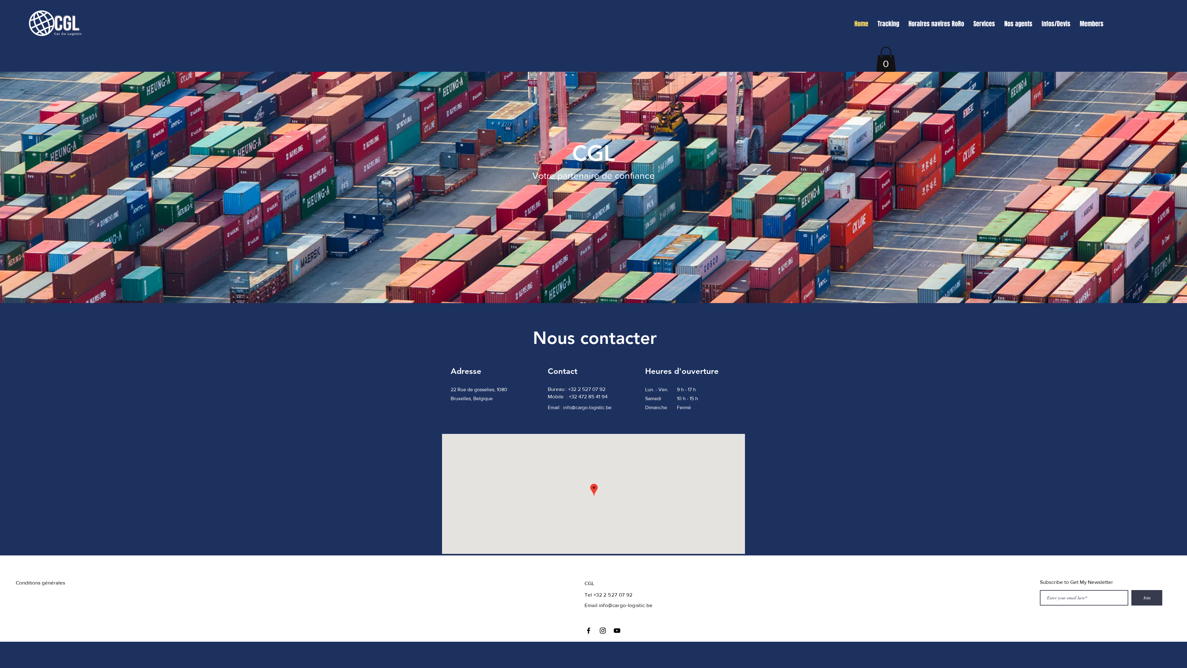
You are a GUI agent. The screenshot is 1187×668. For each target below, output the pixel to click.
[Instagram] (603, 631)
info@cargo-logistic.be (587, 407)
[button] (885, 59)
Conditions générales (40, 582)
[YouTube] (617, 631)
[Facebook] (589, 631)
